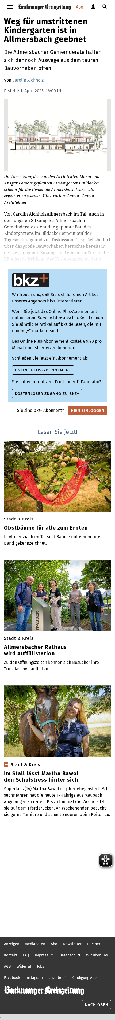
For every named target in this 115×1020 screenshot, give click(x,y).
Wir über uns (97, 955)
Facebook (12, 977)
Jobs (40, 966)
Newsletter (72, 944)
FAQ (26, 955)
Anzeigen (11, 944)
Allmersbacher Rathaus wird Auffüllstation (35, 650)
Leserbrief (57, 977)
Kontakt (10, 955)
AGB (7, 966)
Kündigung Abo (84, 977)
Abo (79, 7)
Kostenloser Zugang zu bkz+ (47, 393)
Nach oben (96, 1004)
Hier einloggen (88, 410)
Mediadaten (35, 944)
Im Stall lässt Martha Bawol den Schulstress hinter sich (41, 776)
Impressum (44, 955)
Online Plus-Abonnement (43, 370)
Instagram (34, 977)
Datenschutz (69, 955)
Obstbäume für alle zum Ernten (46, 527)
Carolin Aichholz (28, 80)
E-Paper (93, 944)
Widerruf (24, 966)
